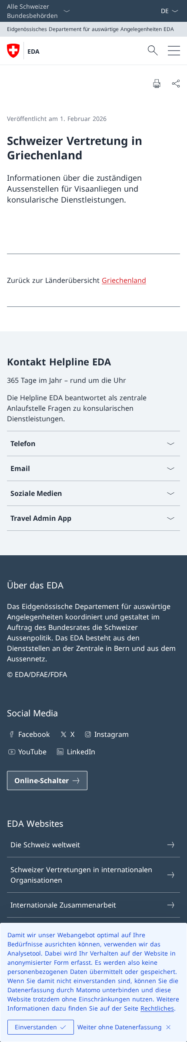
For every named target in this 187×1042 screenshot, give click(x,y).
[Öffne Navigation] (174, 50)
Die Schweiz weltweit (45, 844)
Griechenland (124, 280)
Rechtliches (157, 1008)
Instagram (111, 734)
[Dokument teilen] (175, 83)
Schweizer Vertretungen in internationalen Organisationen (81, 875)
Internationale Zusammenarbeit (63, 905)
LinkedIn (81, 752)
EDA (33, 51)
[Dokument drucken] (156, 83)
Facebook (34, 734)
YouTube (32, 752)
